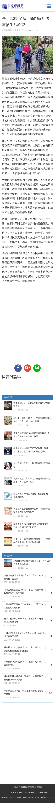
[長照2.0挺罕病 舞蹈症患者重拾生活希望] (18, 368)
